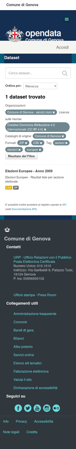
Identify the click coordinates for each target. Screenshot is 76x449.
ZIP (16, 187)
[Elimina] (54, 112)
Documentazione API (24, 209)
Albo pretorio (23, 346)
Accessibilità (43, 421)
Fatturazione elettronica (31, 371)
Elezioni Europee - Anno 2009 (29, 170)
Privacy (21, 421)
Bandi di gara (24, 330)
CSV (8, 187)
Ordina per (12, 85)
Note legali (11, 431)
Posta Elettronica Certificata (34, 261)
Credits (32, 431)
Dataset (11, 57)
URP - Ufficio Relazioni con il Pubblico (42, 257)
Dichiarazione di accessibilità (35, 387)
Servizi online (24, 354)
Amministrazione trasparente (35, 313)
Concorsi (20, 321)
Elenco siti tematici (28, 363)
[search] (65, 73)
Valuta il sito (23, 379)
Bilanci (19, 338)
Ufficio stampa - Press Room (35, 294)
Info (6, 421)
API (64, 204)
